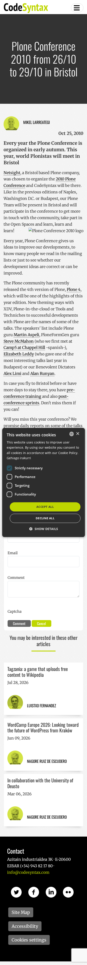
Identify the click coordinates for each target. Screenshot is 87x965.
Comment (16, 577)
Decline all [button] (45, 518)
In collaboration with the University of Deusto (40, 783)
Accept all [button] (45, 507)
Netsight (12, 172)
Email (13, 553)
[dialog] (43, 482)
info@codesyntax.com (28, 872)
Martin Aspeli (26, 334)
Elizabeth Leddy (19, 354)
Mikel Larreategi (36, 122)
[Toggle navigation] (77, 7)
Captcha (15, 611)
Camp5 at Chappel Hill (24, 347)
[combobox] (71, 434)
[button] (43, 529)
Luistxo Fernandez (41, 705)
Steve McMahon (19, 341)
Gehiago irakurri (19, 458)
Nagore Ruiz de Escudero (47, 761)
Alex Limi (12, 373)
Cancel (41, 623)
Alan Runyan (42, 373)
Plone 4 (74, 289)
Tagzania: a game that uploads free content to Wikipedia (37, 671)
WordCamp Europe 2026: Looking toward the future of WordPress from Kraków (43, 727)
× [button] (77, 433)
